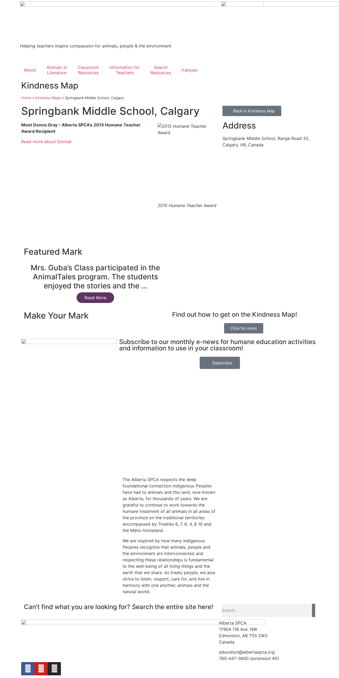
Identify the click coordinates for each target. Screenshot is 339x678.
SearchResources (160, 70)
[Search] (313, 610)
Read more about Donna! (46, 141)
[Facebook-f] (27, 668)
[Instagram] (54, 668)
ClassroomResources (88, 70)
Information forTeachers (125, 70)
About (30, 70)
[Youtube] (41, 668)
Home (26, 98)
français (190, 70)
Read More (95, 297)
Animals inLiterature (57, 70)
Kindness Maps (48, 98)
